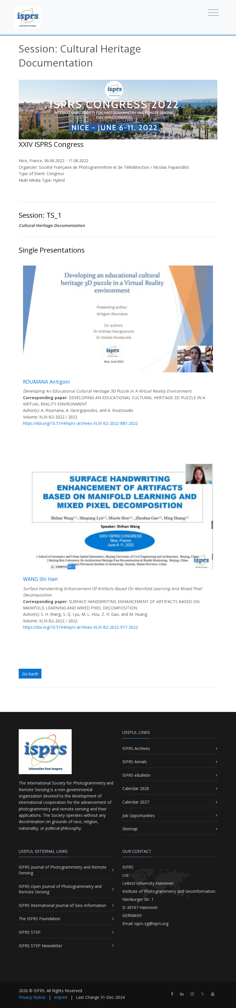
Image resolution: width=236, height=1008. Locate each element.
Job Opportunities (138, 815)
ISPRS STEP (30, 932)
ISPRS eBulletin (136, 775)
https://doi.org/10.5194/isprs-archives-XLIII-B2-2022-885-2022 (80, 423)
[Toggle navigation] (213, 12)
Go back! (30, 674)
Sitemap (130, 828)
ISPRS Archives (136, 748)
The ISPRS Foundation (39, 918)
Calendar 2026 (135, 788)
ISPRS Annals (134, 761)
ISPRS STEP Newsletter (40, 945)
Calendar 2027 (135, 802)
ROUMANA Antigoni (46, 381)
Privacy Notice (32, 997)
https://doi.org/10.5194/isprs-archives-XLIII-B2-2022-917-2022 (80, 627)
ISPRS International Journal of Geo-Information (62, 905)
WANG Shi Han (40, 578)
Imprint (60, 997)
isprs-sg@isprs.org (151, 923)
